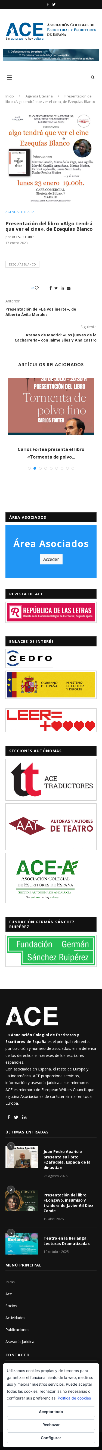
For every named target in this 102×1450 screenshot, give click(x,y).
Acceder (51, 559)
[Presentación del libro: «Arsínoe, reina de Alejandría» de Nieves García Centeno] (51, 406)
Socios (11, 1305)
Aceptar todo (51, 1411)
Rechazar (51, 1424)
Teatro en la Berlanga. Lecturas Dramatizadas (67, 1241)
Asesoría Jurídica (19, 1341)
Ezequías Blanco (22, 264)
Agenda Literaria (39, 96)
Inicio (9, 96)
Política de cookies (74, 1398)
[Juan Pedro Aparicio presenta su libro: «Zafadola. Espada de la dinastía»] (21, 1157)
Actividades (15, 1317)
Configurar (51, 1437)
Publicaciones (17, 1329)
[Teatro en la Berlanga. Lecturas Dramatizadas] (21, 1244)
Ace (8, 1293)
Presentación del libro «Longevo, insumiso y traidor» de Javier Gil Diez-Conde (69, 1203)
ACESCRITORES (23, 237)
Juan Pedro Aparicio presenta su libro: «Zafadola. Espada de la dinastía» (67, 1159)
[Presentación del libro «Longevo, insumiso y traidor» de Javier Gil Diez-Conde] (21, 1200)
